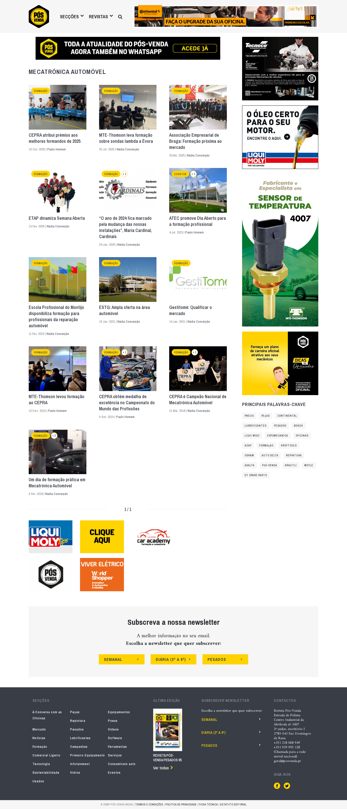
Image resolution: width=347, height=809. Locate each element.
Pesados (77, 729)
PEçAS (265, 415)
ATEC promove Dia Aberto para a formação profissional (197, 221)
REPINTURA (294, 455)
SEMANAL (113, 659)
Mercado (39, 729)
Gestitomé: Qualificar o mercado (190, 310)
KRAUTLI (291, 465)
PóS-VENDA (269, 465)
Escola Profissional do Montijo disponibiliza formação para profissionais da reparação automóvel (56, 316)
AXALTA (250, 465)
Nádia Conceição (128, 149)
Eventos (180, 174)
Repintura (77, 721)
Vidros (75, 772)
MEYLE (308, 465)
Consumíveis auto (122, 764)
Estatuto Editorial (233, 804)
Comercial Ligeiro (46, 755)
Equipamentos (119, 712)
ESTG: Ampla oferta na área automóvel (124, 310)
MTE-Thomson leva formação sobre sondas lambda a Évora (126, 138)
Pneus (113, 721)
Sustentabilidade (46, 772)
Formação (41, 91)
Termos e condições (149, 804)
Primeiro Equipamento (87, 755)
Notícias (39, 738)
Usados (38, 781)
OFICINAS (302, 435)
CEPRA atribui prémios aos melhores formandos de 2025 (55, 138)
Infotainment (80, 764)
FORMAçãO (266, 445)
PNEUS (249, 415)
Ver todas (161, 768)
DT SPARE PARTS (256, 475)
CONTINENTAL (287, 415)
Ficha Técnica (208, 804)
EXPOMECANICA (277, 435)
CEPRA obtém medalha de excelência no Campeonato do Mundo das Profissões (127, 403)
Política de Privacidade (180, 804)
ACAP (248, 445)
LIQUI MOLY (252, 435)
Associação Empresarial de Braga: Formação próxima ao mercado (195, 141)
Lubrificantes (80, 738)
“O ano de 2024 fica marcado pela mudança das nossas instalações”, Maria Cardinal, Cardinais (125, 227)
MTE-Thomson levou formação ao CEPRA (56, 400)
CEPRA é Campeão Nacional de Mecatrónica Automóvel (197, 400)
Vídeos (113, 729)
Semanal (209, 719)
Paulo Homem (56, 149)
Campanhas (79, 746)
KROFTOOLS (289, 445)
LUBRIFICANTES (255, 425)
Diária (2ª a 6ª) (213, 732)
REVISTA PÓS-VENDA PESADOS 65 (167, 757)
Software (115, 738)
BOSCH (298, 425)
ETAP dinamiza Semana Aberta (57, 218)
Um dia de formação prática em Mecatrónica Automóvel (57, 483)
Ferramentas (117, 746)
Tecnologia (41, 764)
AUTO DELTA (270, 455)
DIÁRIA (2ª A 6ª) (171, 659)
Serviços (115, 755)
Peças (75, 712)
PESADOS (280, 425)
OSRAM (249, 455)
